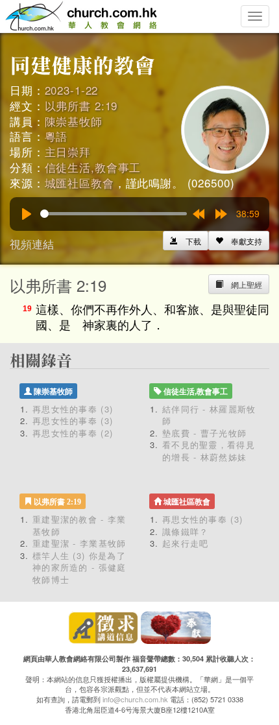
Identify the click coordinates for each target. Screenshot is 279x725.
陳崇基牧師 (74, 121)
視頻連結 (32, 243)
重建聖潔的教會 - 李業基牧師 (79, 525)
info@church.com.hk (135, 699)
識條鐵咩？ (185, 531)
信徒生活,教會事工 (93, 167)
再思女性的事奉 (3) (72, 409)
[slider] (113, 214)
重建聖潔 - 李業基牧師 (79, 543)
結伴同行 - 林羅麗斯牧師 (209, 415)
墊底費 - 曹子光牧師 (204, 433)
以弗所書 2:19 (81, 105)
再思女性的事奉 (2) (72, 433)
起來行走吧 (185, 543)
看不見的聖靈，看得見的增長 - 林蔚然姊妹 (208, 450)
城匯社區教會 (79, 182)
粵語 (56, 136)
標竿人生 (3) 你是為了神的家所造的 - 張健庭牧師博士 (79, 567)
